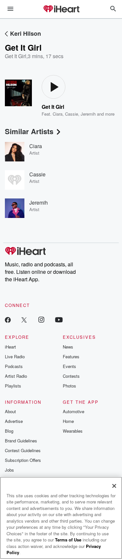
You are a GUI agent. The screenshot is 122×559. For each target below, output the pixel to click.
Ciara (57, 114)
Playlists (13, 386)
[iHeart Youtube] (59, 319)
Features (71, 356)
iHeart (10, 347)
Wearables (73, 431)
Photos (69, 386)
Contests (71, 376)
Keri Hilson (25, 33)
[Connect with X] (24, 319)
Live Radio (15, 356)
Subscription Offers (23, 460)
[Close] (114, 486)
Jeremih (88, 114)
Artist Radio (16, 376)
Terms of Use (68, 540)
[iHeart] (61, 9)
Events (69, 366)
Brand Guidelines (21, 441)
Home (68, 421)
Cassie (71, 114)
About (10, 411)
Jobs (9, 470)
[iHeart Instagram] (41, 319)
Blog (9, 431)
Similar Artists (29, 131)
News (68, 347)
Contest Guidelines (23, 450)
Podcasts (14, 366)
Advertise (14, 421)
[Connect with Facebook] (8, 319)
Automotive (73, 411)
